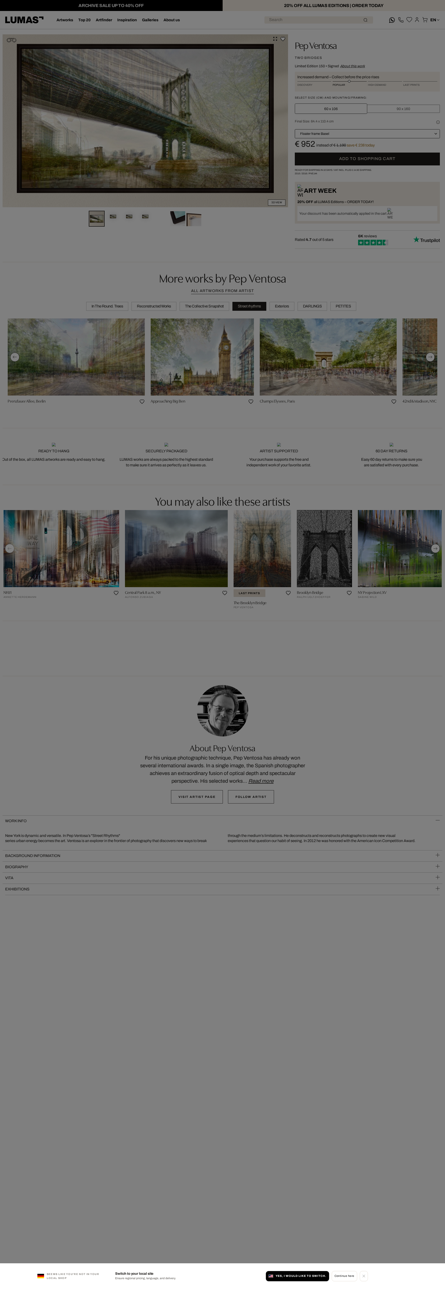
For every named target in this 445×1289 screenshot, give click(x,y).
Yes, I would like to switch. (301, 1276)
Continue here (344, 1276)
